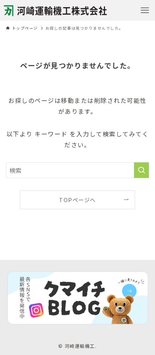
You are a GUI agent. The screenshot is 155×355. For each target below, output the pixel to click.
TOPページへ (77, 200)
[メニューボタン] (144, 10)
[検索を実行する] (141, 170)
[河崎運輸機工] (55, 10)
